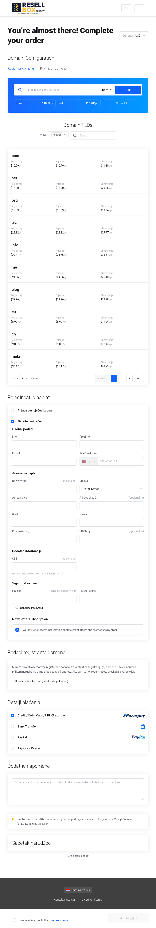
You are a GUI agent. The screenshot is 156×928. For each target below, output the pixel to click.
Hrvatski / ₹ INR (80, 890)
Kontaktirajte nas (65, 899)
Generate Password (31, 607)
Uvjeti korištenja (58, 920)
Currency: (132, 35)
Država (84, 480)
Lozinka (16, 590)
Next (139, 378)
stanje (83, 514)
